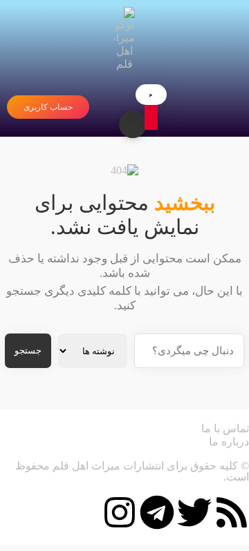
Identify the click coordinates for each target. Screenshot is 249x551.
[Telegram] (157, 512)
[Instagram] (119, 512)
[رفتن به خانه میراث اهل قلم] (124, 38)
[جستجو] (151, 117)
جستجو (28, 350)
